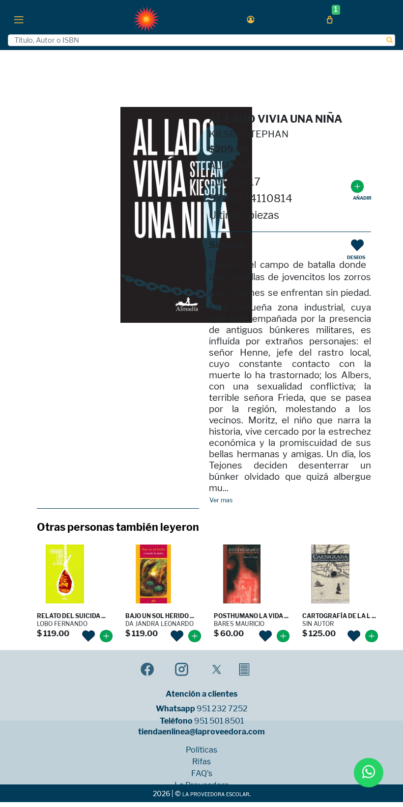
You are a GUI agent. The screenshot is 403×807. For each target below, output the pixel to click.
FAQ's (201, 774)
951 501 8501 (219, 721)
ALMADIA (230, 165)
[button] (251, 19)
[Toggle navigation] (18, 19)
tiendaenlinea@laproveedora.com (201, 732)
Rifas (201, 762)
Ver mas (220, 500)
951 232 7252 (222, 709)
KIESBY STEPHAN (248, 134)
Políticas (201, 750)
